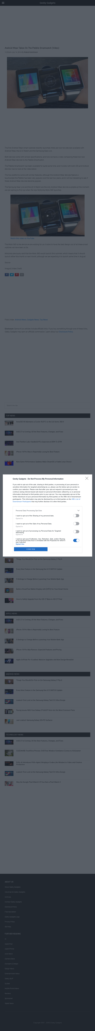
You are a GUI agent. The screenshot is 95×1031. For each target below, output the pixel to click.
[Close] (87, 479)
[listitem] (47, 510)
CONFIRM (31, 549)
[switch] (76, 515)
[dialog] (47, 515)
